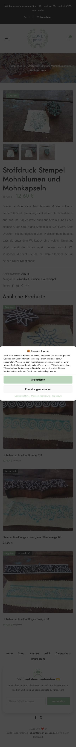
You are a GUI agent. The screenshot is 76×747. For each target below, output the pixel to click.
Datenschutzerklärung (40, 396)
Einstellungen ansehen (38, 389)
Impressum (57, 396)
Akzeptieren (38, 380)
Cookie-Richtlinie (22, 396)
